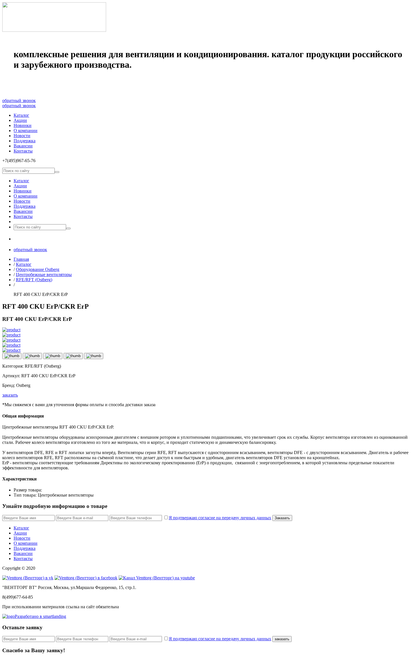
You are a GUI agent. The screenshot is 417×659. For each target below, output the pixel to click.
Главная (21, 259)
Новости (22, 135)
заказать (10, 395)
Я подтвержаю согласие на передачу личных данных (220, 517)
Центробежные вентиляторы (44, 274)
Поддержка (24, 140)
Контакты (23, 151)
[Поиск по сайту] (57, 172)
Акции (20, 120)
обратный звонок (19, 100)
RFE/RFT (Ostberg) (34, 279)
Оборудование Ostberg (37, 269)
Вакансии (23, 145)
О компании (25, 130)
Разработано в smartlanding (40, 616)
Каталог (21, 115)
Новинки (22, 125)
